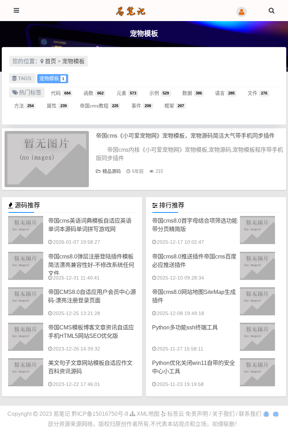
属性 (56, 105)
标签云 (175, 414)
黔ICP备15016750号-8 (101, 414)
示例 (159, 93)
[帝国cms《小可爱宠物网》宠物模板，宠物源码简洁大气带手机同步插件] (47, 159)
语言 (225, 93)
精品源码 (112, 171)
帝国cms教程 (99, 105)
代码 (61, 93)
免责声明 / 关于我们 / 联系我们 (223, 414)
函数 (93, 93)
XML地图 (147, 414)
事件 (141, 105)
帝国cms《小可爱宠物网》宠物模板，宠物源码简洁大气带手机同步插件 (185, 136)
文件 (257, 93)
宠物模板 (73, 61)
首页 (50, 61)
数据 (192, 93)
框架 (174, 105)
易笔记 (61, 414)
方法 (24, 105)
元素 (126, 93)
